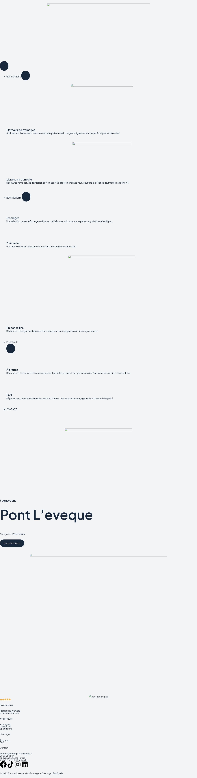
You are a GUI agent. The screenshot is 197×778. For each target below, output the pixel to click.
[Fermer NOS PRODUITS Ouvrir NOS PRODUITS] (26, 197)
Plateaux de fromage (10, 710)
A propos (4, 740)
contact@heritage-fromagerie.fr (16, 753)
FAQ (2, 742)
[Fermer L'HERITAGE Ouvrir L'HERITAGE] (10, 348)
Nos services (6, 705)
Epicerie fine (6, 728)
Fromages (5, 724)
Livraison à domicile (9, 713)
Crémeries (5, 726)
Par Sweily (58, 773)
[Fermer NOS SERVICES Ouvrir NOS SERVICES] (25, 75)
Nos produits (6, 718)
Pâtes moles (18, 534)
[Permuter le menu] (4, 66)
